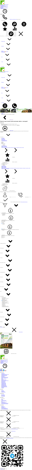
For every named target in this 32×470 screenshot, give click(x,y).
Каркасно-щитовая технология (5, 377)
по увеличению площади (4, 140)
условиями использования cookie (9, 438)
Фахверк (2, 379)
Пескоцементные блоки (4, 385)
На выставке (8, 213)
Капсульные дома (3, 376)
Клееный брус (3, 373)
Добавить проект (11, 130)
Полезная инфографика (4, 402)
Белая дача (3, 214)
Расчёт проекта (3, 398)
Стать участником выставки (5, 408)
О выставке (3, 66)
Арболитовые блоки (4, 383)
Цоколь (8, 235)
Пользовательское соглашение (5, 403)
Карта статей (3, 394)
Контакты (3, 390)
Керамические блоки (4, 384)
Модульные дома (3, 381)
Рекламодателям (3, 406)
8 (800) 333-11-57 (11, 19)
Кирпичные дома (3, 382)
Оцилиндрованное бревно (4, 375)
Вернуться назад (11, 119)
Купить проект (8, 220)
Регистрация (3, 407)
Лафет (2, 378)
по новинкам (3, 138)
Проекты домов (3, 41)
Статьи (2, 61)
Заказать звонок (18, 19)
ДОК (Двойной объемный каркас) (5, 374)
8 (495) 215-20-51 (15, 19)
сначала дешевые (3, 139)
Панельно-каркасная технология (5, 380)
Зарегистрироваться (2, 429)
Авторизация (17, 427)
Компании (3, 82)
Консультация (1, 202)
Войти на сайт (1, 416)
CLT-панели (3, 387)
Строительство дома (4, 400)
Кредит (2, 399)
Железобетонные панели (4, 386)
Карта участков (3, 395)
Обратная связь (3, 391)
